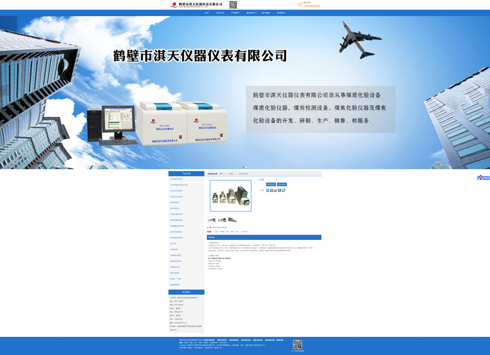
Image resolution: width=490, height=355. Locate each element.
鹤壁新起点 (227, 345)
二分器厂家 (244, 231)
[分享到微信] (283, 190)
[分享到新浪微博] (275, 190)
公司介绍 (220, 13)
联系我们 (281, 13)
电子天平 (173, 243)
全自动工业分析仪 (176, 197)
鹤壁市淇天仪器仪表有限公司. (205, 345)
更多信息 (281, 184)
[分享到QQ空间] (271, 190)
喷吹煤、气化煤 (175, 279)
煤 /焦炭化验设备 (176, 232)
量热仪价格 (208, 348)
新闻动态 (251, 13)
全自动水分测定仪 (176, 191)
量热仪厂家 (218, 348)
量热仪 (190, 348)
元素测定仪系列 (175, 255)
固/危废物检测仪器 (176, 238)
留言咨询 (271, 184)
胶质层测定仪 (175, 202)
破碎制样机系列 (175, 261)
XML (242, 345)
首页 (207, 13)
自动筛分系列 (175, 267)
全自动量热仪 (198, 348)
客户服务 (266, 13)
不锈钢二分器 (224, 231)
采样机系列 (174, 249)
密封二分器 (234, 231)
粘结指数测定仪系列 (177, 226)
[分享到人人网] (279, 190)
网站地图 (235, 345)
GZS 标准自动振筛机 (220, 227)
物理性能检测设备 (176, 220)
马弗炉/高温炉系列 (176, 214)
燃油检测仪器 (175, 285)
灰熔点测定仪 (175, 208)
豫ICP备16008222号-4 (257, 345)
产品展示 (235, 13)
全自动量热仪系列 (176, 179)
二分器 (215, 231)
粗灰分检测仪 (175, 273)
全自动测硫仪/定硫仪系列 (179, 185)
